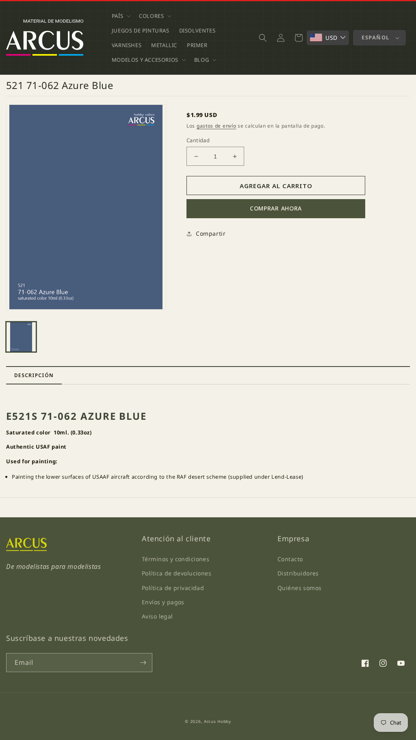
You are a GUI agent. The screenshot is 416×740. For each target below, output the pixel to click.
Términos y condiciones (175, 559)
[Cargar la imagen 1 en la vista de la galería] (21, 337)
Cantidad (198, 140)
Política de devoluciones (176, 573)
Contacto (290, 559)
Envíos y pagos (163, 602)
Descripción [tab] (34, 375)
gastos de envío (216, 125)
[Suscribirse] (143, 662)
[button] (120, 16)
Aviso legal (157, 616)
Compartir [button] (210, 233)
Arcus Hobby (217, 721)
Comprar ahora (276, 208)
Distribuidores (298, 573)
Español (376, 37)
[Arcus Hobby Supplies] (26, 549)
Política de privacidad (173, 588)
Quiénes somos (299, 588)
